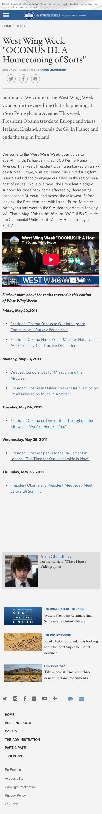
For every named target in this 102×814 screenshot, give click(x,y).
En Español (13, 770)
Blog (20, 26)
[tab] (6, 15)
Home (7, 26)
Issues (11, 731)
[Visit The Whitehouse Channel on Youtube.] (44, 698)
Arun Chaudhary (54, 69)
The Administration (22, 740)
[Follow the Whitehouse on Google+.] (34, 698)
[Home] (55, 18)
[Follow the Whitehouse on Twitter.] (4, 698)
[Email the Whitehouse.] (81, 698)
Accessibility (14, 778)
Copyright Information (20, 787)
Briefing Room (18, 723)
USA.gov (11, 804)
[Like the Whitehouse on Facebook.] (24, 698)
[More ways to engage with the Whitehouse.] (55, 698)
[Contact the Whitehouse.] (68, 698)
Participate (15, 748)
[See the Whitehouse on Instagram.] (15, 698)
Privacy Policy (15, 795)
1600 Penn (13, 756)
